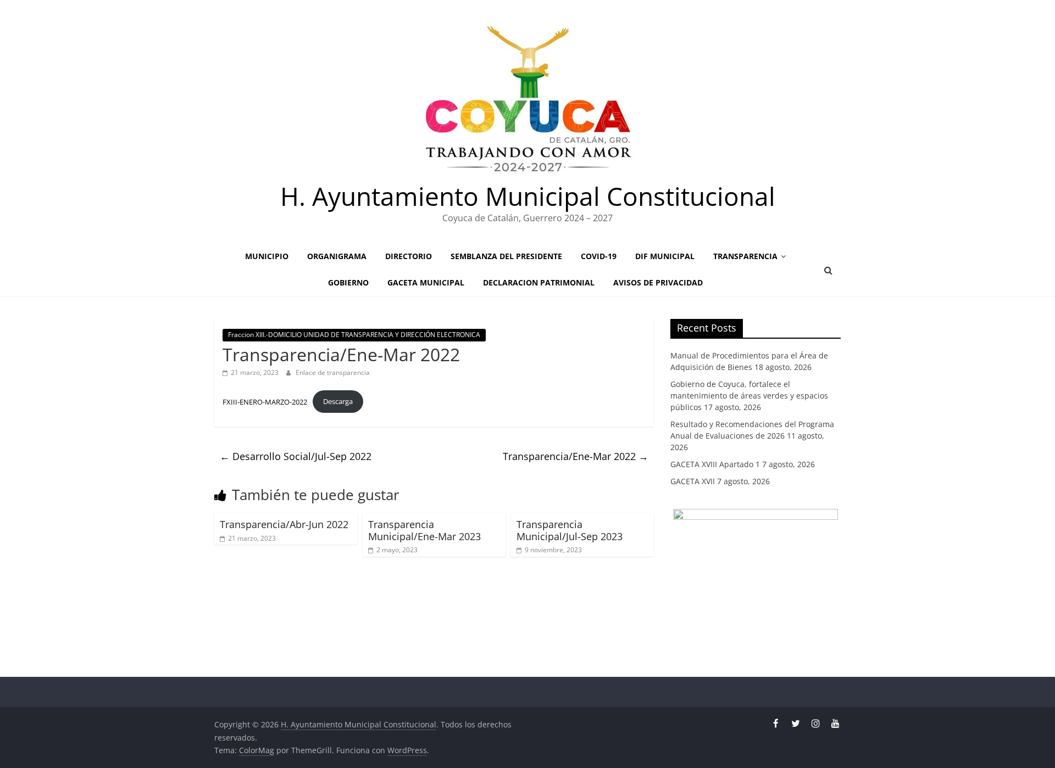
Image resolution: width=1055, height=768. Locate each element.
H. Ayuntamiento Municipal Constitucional (527, 196)
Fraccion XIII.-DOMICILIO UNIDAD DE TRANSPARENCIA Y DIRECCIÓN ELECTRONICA (354, 334)
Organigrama (337, 256)
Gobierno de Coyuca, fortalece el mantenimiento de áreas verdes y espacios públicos (749, 395)
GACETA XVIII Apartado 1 (715, 464)
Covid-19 (599, 256)
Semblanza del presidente (506, 256)
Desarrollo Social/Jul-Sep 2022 (295, 456)
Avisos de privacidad (658, 282)
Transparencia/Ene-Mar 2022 (575, 456)
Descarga (338, 401)
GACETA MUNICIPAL (425, 282)
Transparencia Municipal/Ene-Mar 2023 (424, 530)
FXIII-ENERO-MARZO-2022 (265, 401)
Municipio (266, 256)
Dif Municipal (665, 256)
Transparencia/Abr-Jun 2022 (284, 524)
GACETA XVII (692, 481)
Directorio (408, 256)
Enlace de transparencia (333, 372)
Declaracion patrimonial (539, 282)
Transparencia (745, 256)
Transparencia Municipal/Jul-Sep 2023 (570, 530)
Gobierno (348, 282)
